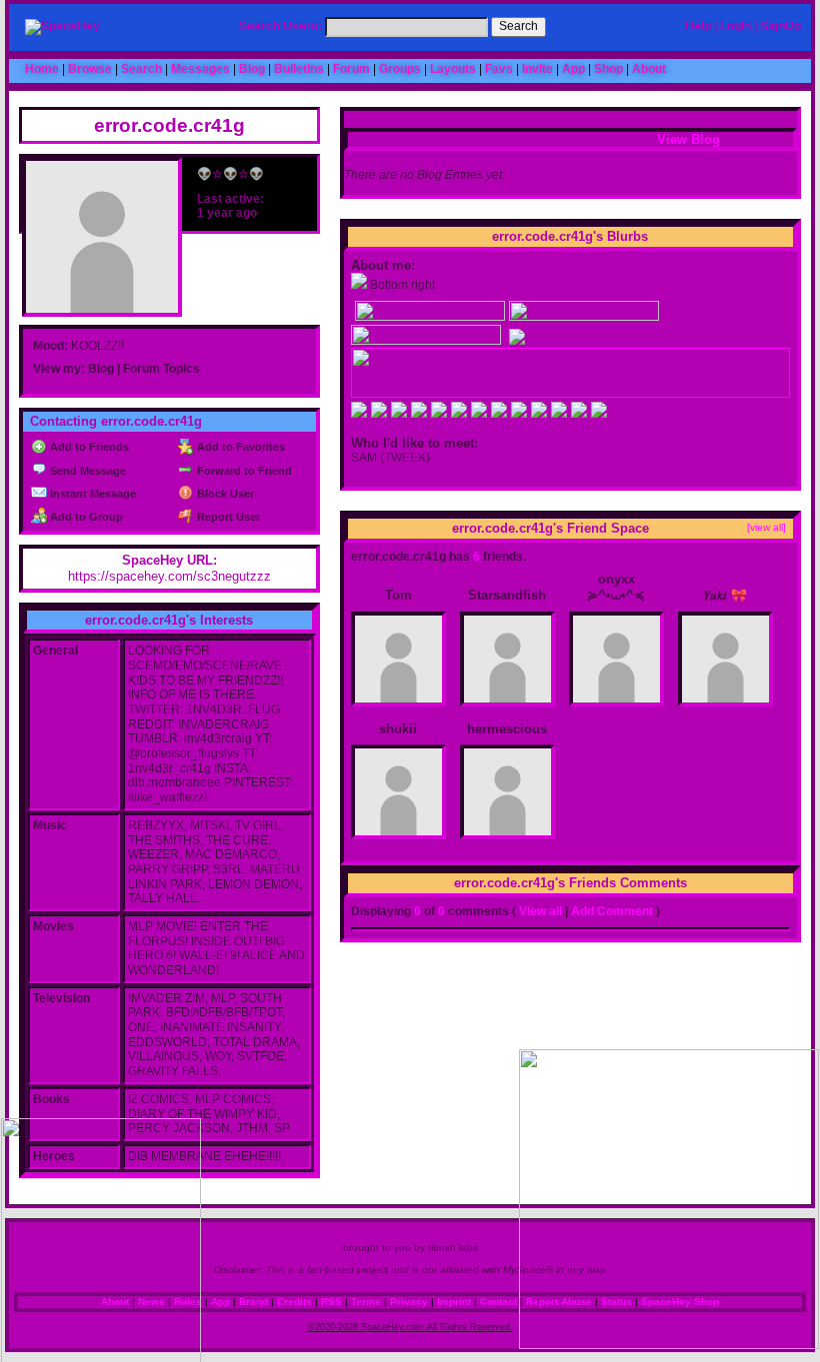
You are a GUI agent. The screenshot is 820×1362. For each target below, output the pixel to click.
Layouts (453, 69)
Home (42, 69)
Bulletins (299, 69)
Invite (537, 69)
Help (698, 26)
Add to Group (85, 517)
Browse (90, 69)
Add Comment (612, 911)
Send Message (86, 471)
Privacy (409, 1301)
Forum (351, 69)
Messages (200, 69)
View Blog (688, 139)
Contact (498, 1301)
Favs (499, 69)
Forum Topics (161, 369)
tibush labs (453, 1247)
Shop (608, 69)
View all (540, 911)
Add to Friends (88, 447)
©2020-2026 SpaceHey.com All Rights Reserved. (410, 1327)
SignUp (780, 26)
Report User (226, 517)
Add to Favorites (239, 447)
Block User (223, 494)
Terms (366, 1301)
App (573, 69)
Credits (294, 1301)
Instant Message (91, 494)
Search (518, 26)
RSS (331, 1301)
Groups (400, 69)
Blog (252, 69)
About (649, 69)
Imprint (454, 1301)
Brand (253, 1301)
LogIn (735, 26)
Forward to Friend (242, 471)
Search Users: (280, 26)
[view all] (766, 527)
